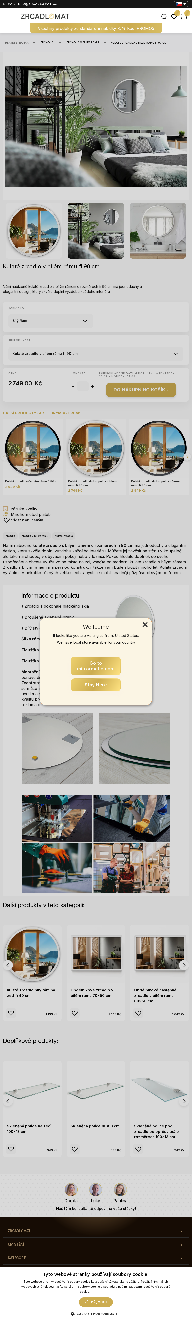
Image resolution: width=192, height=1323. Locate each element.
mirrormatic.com (96, 666)
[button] (96, 1314)
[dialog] (96, 1295)
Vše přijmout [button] (96, 1302)
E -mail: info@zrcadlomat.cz (30, 4)
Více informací (101, 1291)
